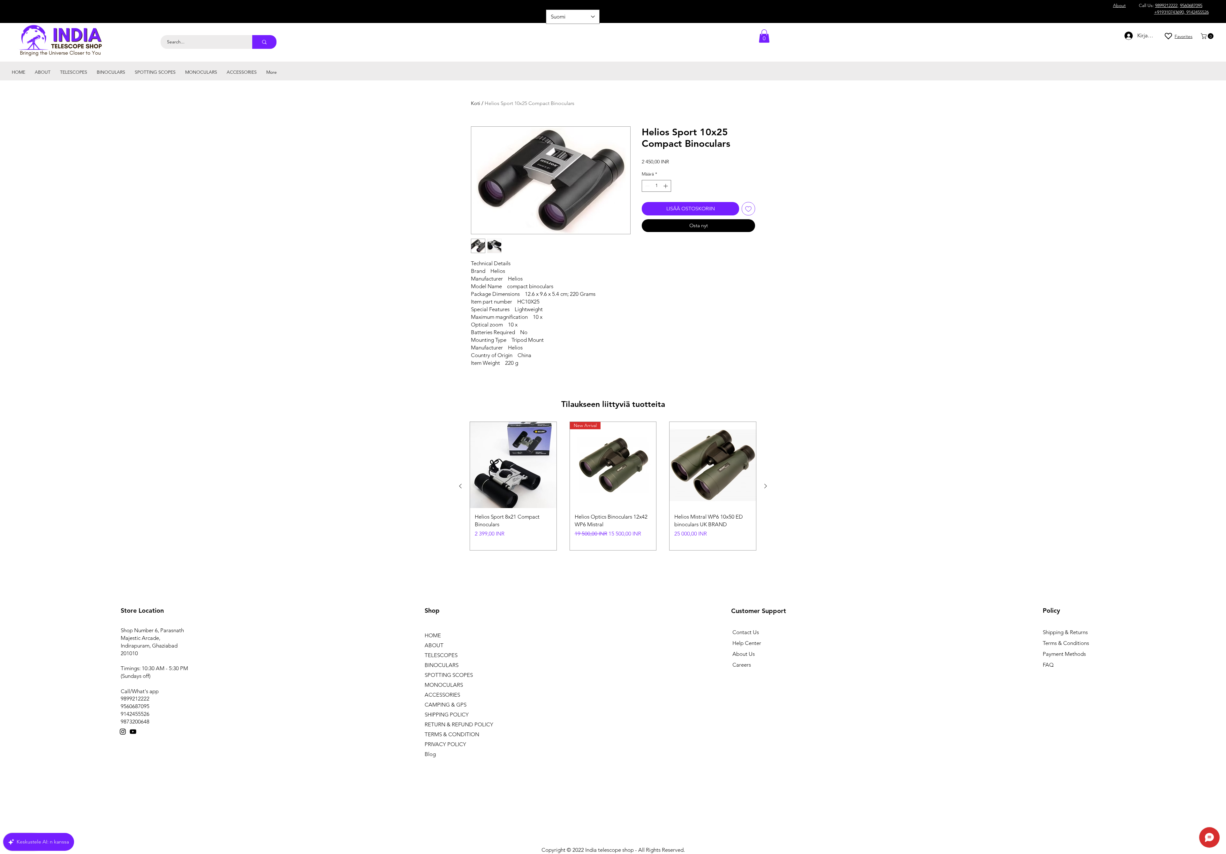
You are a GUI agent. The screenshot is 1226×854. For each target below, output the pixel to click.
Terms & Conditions (1066, 643)
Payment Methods (1065, 654)
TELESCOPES (441, 655)
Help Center (746, 643)
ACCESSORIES (442, 695)
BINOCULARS (441, 665)
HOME (433, 635)
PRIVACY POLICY (445, 744)
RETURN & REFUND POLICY (459, 724)
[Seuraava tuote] (765, 486)
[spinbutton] (656, 185)
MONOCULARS (444, 685)
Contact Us (745, 632)
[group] (613, 486)
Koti (475, 103)
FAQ (1048, 665)
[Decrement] (647, 185)
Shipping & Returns (1065, 632)
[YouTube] (133, 732)
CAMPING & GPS (445, 704)
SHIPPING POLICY (447, 714)
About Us (743, 654)
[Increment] (666, 185)
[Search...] (264, 42)
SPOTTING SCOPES (449, 675)
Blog (430, 754)
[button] (1208, 36)
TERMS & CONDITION (452, 734)
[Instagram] (123, 732)
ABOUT (434, 645)
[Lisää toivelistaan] (748, 208)
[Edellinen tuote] (460, 486)
